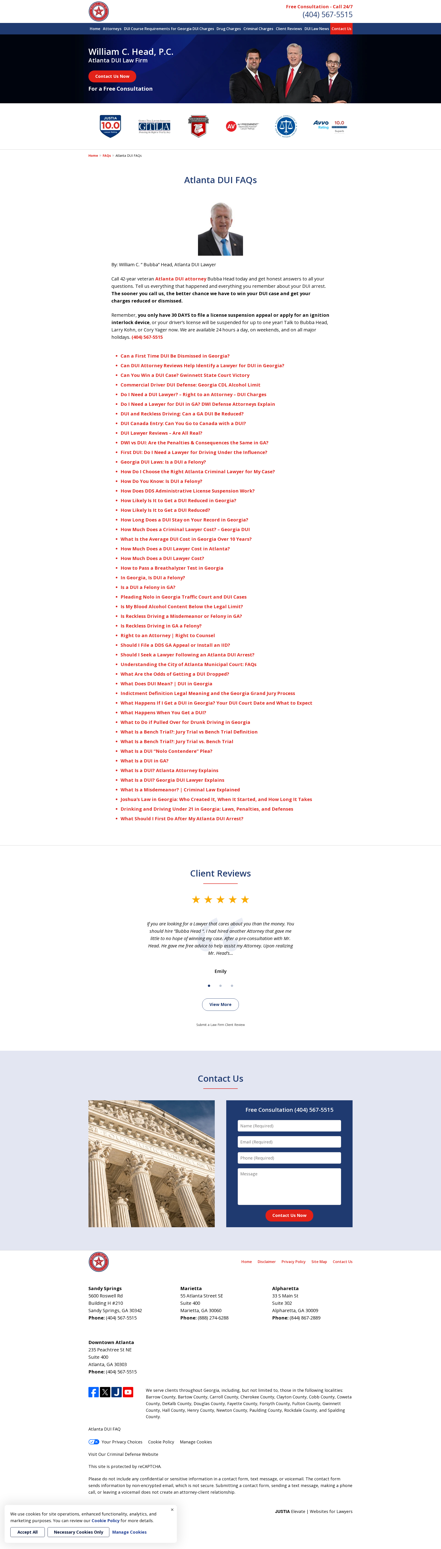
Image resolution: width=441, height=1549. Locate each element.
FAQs (107, 155)
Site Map (319, 1261)
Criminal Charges (258, 28)
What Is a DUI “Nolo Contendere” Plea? (166, 751)
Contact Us (341, 28)
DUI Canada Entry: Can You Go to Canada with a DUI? (183, 423)
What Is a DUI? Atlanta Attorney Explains (169, 770)
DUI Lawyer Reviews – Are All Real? (161, 433)
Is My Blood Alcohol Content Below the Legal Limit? (182, 606)
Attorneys (112, 28)
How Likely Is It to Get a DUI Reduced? (165, 510)
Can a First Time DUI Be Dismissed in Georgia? (175, 356)
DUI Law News (317, 28)
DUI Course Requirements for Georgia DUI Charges (169, 28)
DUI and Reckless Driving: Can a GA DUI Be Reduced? (182, 414)
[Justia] (116, 1392)
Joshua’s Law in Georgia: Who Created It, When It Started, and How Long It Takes (216, 799)
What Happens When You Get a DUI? (163, 712)
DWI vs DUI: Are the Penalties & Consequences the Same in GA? (195, 443)
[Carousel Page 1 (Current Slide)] (209, 986)
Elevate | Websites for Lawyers (314, 1511)
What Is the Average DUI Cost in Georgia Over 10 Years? (186, 539)
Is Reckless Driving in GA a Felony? (161, 626)
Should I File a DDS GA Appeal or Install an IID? (175, 645)
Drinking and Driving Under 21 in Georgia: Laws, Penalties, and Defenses (207, 809)
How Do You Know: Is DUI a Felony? (161, 481)
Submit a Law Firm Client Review (220, 1024)
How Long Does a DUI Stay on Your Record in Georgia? (184, 520)
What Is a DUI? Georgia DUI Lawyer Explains (172, 780)
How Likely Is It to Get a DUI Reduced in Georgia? (178, 500)
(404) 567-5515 (328, 14)
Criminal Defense (124, 1454)
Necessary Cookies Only (78, 1532)
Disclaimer (267, 1261)
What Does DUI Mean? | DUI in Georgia (166, 684)
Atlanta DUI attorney (180, 279)
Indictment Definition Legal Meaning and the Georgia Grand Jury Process (208, 693)
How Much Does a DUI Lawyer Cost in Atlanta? (175, 549)
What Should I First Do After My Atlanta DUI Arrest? (182, 818)
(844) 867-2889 (305, 1318)
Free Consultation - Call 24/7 (319, 6)
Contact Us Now (112, 76)
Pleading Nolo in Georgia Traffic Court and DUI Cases (184, 597)
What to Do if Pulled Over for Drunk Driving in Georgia (185, 722)
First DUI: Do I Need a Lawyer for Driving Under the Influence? (194, 452)
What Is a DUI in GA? (145, 761)
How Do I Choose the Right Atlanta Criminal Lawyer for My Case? (198, 471)
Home (95, 28)
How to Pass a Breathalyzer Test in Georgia (172, 568)
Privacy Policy (294, 1261)
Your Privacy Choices (122, 1442)
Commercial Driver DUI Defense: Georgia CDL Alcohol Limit (190, 385)
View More (220, 1004)
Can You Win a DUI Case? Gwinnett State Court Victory (185, 375)
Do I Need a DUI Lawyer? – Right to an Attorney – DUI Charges (193, 394)
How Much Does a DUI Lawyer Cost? (162, 558)
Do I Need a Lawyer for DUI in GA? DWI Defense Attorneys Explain (198, 404)
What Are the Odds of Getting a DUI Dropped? (175, 674)
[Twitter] (105, 1392)
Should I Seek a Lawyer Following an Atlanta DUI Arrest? (187, 655)
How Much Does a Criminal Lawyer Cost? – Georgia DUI (185, 529)
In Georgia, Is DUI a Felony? (153, 577)
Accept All (27, 1532)
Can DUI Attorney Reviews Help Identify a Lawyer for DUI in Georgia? (202, 365)
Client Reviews (289, 28)
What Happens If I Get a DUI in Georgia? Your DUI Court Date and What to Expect (216, 703)
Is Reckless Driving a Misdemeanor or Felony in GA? (181, 616)
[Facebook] (93, 1392)
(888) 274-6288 (213, 1318)
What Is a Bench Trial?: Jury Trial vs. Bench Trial (177, 741)
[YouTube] (128, 1392)
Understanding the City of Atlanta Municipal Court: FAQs (189, 664)
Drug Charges (229, 28)
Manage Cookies (196, 1442)
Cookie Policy (161, 1442)
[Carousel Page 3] (232, 986)
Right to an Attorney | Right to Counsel (168, 635)
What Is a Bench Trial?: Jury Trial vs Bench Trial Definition (189, 732)
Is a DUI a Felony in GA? (148, 587)
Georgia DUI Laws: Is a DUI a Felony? (163, 462)
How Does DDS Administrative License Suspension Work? (188, 491)
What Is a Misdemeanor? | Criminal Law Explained (180, 790)
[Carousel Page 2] (220, 986)
